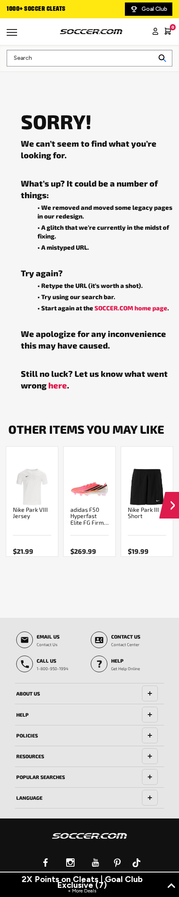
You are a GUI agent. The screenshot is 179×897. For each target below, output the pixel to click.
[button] (169, 497)
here (57, 385)
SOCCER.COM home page (130, 308)
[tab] (89, 693)
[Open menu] (12, 35)
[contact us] (89, 841)
